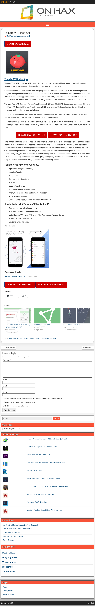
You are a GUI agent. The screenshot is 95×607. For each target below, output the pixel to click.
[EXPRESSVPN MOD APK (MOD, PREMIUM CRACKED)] (17, 315)
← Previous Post (8, 348)
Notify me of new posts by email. (17, 406)
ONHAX (91, 603)
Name (5, 380)
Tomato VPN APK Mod (31, 338)
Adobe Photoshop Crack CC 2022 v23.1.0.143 (43, 478)
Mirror (26, 276)
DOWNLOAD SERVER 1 (31, 135)
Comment (7, 360)
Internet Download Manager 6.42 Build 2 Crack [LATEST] (47, 439)
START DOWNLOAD (17, 44)
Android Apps (18, 36)
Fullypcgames (9, 557)
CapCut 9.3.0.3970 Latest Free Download (17, 529)
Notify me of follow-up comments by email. (20, 402)
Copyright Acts (8, 591)
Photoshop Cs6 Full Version (37, 502)
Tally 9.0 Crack (8, 540)
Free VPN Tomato (15, 338)
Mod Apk (9, 36)
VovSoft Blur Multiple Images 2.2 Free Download (20, 525)
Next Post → (88, 348)
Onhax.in (4, 1)
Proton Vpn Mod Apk (42, 325)
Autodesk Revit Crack (34, 470)
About (5, 587)
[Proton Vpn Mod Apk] (47, 315)
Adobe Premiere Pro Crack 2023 (38, 455)
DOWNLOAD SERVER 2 (63, 135)
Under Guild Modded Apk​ (12, 532)
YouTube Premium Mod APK (13, 536)
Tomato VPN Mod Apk (17, 33)
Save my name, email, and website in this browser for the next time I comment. (33, 399)
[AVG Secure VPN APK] (76, 315)
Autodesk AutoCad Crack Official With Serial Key (44, 510)
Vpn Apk (27, 36)
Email (5, 386)
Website (5, 392)
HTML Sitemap (8, 595)
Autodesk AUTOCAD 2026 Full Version (40, 494)
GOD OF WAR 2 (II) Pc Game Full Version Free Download (47, 486)
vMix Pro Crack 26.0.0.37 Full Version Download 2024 (46, 463)
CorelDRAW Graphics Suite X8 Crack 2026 (42, 447)
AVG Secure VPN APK (71, 325)
